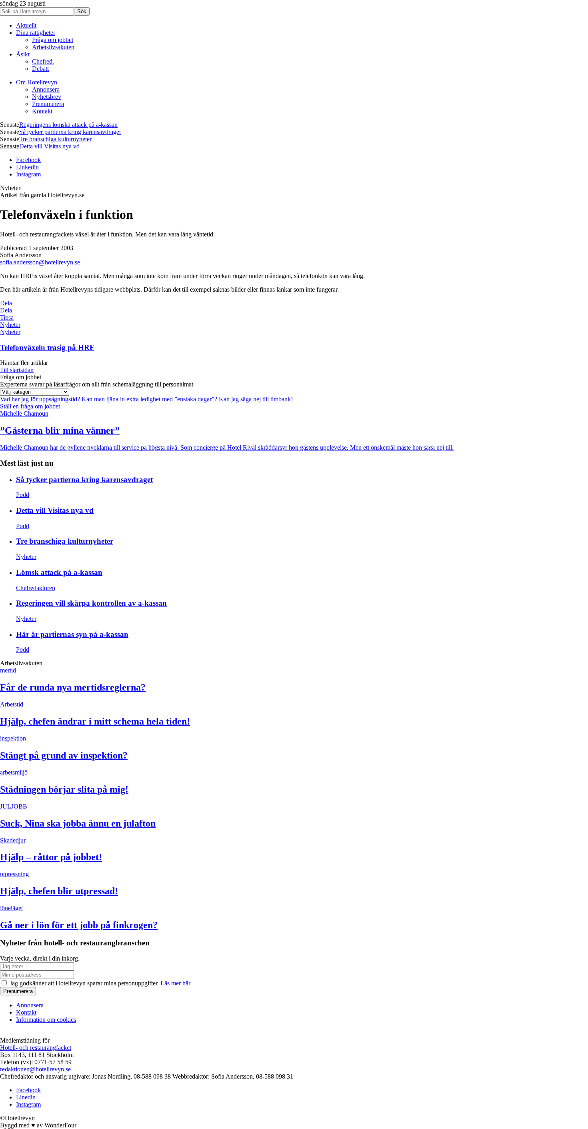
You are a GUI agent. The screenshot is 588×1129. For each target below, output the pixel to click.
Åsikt (23, 54)
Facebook (28, 159)
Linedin (26, 1097)
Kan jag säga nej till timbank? (256, 399)
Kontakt (42, 111)
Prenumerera (48, 103)
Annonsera (46, 89)
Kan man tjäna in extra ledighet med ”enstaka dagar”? (150, 399)
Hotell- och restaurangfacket (35, 1047)
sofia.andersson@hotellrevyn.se (40, 262)
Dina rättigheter (35, 32)
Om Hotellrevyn (36, 82)
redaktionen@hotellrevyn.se (35, 1069)
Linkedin (27, 167)
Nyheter (10, 324)
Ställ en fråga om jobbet (30, 406)
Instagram (28, 174)
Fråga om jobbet (52, 39)
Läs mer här (175, 983)
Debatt (40, 68)
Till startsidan (17, 369)
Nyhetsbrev (46, 96)
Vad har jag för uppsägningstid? (41, 399)
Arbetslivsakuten (53, 47)
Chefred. (43, 61)
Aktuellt (26, 25)
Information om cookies (46, 1019)
